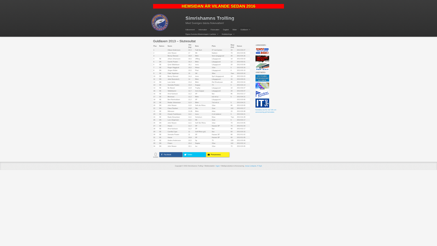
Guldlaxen (244, 30)
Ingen (218, 166)
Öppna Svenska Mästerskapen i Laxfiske (200, 34)
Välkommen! (190, 30)
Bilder (235, 30)
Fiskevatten (215, 30)
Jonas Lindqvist (250, 166)
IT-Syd (259, 166)
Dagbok (226, 30)
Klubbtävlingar (227, 34)
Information (203, 30)
